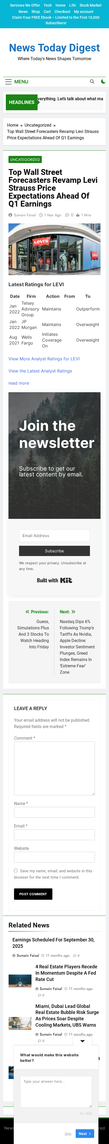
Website (21, 848)
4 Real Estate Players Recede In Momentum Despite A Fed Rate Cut (66, 973)
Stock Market (91, 5)
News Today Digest (54, 48)
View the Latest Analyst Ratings (40, 371)
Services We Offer (25, 5)
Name (21, 803)
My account (83, 11)
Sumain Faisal (25, 215)
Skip (68, 1133)
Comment (24, 738)
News (23, 11)
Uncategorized (25, 159)
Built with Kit (54, 580)
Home (61, 5)
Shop (35, 11)
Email (21, 826)
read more (18, 383)
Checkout (62, 11)
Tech (48, 5)
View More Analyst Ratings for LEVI (44, 358)
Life (72, 5)
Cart (47, 11)
